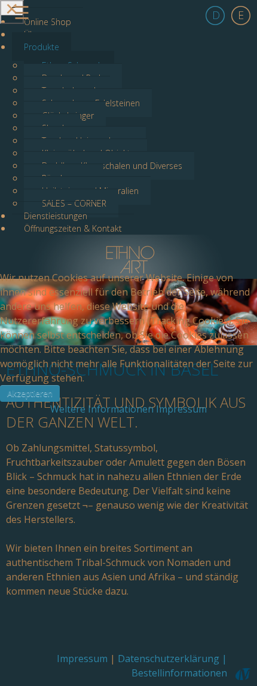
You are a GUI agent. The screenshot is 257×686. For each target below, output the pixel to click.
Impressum (181, 409)
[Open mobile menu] (12, 12)
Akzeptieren (30, 393)
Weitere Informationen (102, 409)
